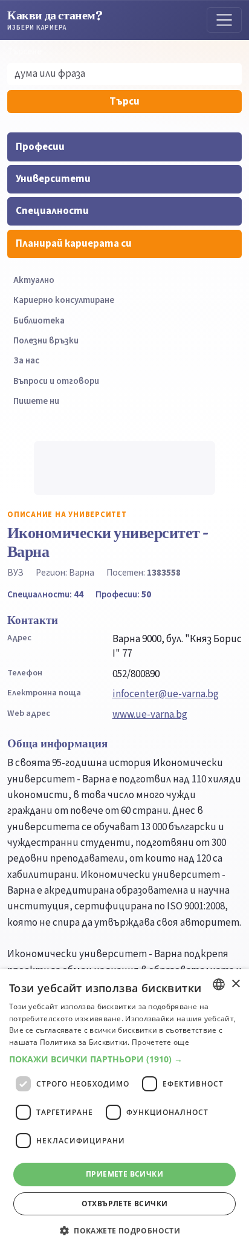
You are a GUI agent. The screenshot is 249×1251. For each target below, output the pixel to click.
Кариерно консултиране (63, 300)
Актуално (33, 280)
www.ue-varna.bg (149, 714)
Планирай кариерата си (74, 243)
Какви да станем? (55, 19)
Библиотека (39, 320)
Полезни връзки (46, 340)
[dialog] (124, 1110)
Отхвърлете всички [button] (125, 1203)
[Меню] (224, 20)
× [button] (235, 984)
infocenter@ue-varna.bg (165, 694)
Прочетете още (160, 1042)
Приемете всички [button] (124, 1174)
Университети (53, 179)
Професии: (123, 594)
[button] (124, 1059)
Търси (124, 101)
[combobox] (219, 984)
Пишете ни (36, 401)
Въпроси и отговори (56, 381)
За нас (26, 360)
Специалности (52, 211)
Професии (40, 147)
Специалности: (45, 594)
